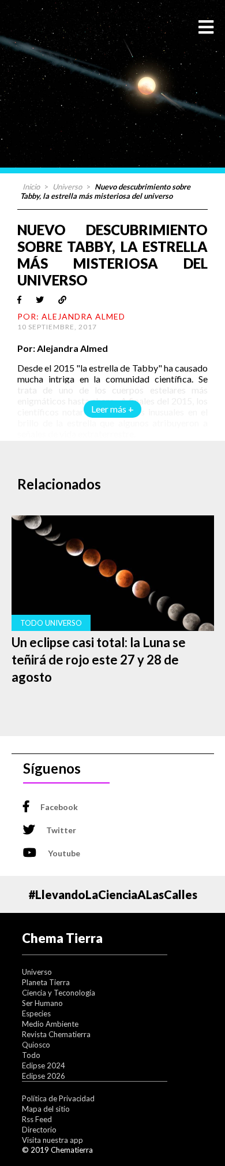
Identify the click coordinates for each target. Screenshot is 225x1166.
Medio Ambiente (50, 1023)
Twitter (61, 830)
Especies (36, 1013)
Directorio (39, 1129)
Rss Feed (37, 1119)
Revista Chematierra (56, 1034)
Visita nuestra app (52, 1140)
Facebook (59, 807)
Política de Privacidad (58, 1098)
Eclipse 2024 (43, 1065)
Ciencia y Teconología (58, 992)
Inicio (31, 186)
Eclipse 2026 (43, 1075)
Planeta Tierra (46, 982)
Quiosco (36, 1044)
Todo (31, 1055)
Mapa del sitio (46, 1108)
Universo (67, 186)
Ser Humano (42, 1003)
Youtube (64, 853)
